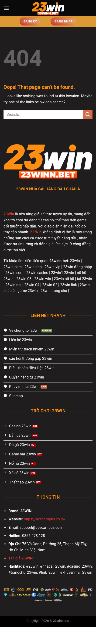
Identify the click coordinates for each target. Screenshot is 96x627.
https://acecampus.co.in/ (44, 519)
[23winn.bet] (48, 8)
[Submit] (88, 114)
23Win (8, 214)
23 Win (35, 232)
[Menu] (6, 8)
